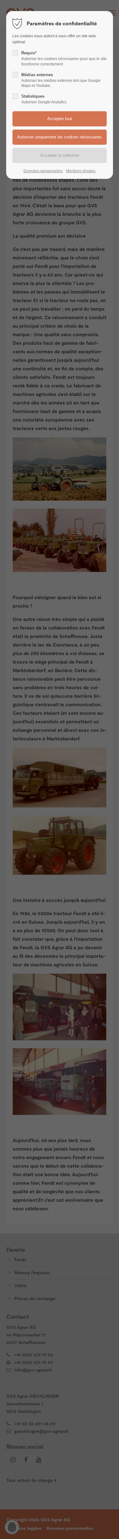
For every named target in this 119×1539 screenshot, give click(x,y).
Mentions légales (81, 171)
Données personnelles (43, 171)
